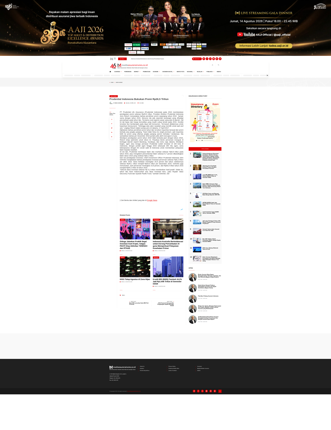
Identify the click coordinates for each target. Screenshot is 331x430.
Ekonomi (155, 71)
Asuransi (117, 71)
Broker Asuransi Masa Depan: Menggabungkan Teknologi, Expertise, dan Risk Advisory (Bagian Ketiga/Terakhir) (209, 276)
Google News (152, 200)
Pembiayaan (146, 71)
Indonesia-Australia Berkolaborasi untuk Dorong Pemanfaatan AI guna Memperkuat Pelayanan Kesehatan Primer (168, 244)
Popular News (205, 148)
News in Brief (119, 82)
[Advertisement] (165, 346)
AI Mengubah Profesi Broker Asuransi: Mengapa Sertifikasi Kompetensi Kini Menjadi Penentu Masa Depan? (208, 318)
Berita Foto (180, 71)
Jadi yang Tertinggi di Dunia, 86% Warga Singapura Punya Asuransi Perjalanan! (212, 222)
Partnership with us (144, 370)
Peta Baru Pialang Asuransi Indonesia (208, 296)
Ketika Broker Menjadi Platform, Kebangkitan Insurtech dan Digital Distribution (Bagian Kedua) (207, 286)
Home (110, 71)
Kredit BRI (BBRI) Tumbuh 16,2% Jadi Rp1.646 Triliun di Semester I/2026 (148, 58)
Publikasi (210, 71)
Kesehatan (156, 219)
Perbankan (127, 71)
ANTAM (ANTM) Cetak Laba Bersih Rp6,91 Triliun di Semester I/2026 (211, 204)
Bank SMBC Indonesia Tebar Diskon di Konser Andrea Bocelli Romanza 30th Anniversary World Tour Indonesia (211, 185)
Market (136, 71)
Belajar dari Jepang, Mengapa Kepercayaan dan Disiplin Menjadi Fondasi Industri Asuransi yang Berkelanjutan (209, 307)
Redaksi (142, 368)
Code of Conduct (173, 370)
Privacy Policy (172, 366)
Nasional (190, 71)
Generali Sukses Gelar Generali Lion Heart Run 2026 (211, 230)
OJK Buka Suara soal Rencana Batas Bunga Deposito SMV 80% (211, 194)
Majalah (199, 71)
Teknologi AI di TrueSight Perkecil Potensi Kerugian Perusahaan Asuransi (209, 167)
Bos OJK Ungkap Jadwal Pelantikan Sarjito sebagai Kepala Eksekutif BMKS (211, 240)
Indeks (219, 71)
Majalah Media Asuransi (203, 368)
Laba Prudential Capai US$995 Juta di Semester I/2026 (211, 212)
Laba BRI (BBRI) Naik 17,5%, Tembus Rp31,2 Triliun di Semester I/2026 (210, 176)
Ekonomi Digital (167, 71)
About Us (142, 366)
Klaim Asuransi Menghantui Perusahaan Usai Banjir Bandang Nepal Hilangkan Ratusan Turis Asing (211, 259)
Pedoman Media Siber (174, 368)
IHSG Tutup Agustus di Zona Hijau (135, 279)
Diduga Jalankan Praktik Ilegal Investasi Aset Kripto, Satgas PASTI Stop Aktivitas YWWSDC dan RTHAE (134, 244)
